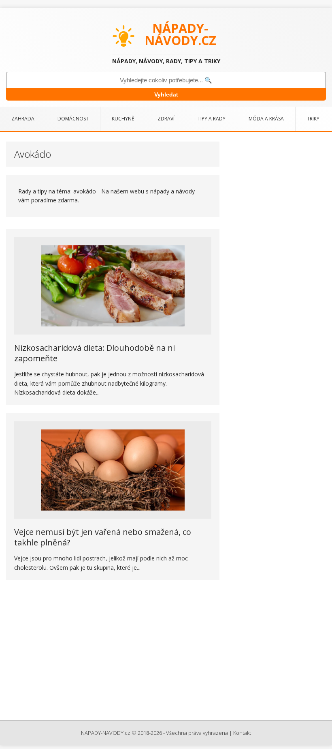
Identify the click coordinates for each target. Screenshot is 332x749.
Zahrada (22, 118)
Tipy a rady (212, 118)
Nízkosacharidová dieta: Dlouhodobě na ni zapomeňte (94, 353)
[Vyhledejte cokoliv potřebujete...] (166, 80)
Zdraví (166, 118)
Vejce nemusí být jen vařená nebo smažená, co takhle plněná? (102, 537)
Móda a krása (266, 118)
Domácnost (73, 118)
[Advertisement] (166, 651)
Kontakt (242, 732)
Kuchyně (123, 118)
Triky (313, 118)
